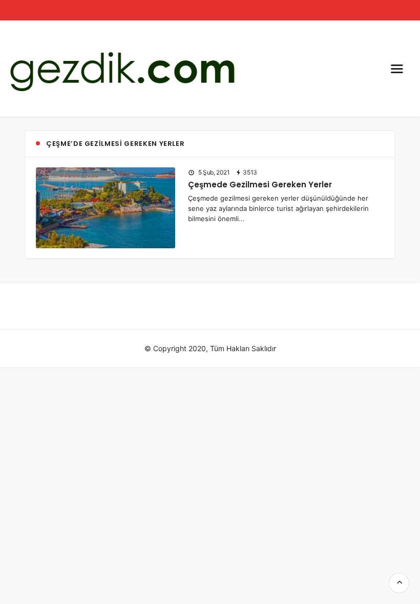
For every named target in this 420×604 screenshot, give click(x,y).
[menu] (397, 68)
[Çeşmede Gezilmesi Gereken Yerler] (105, 206)
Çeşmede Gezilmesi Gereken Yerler (260, 184)
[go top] (399, 583)
